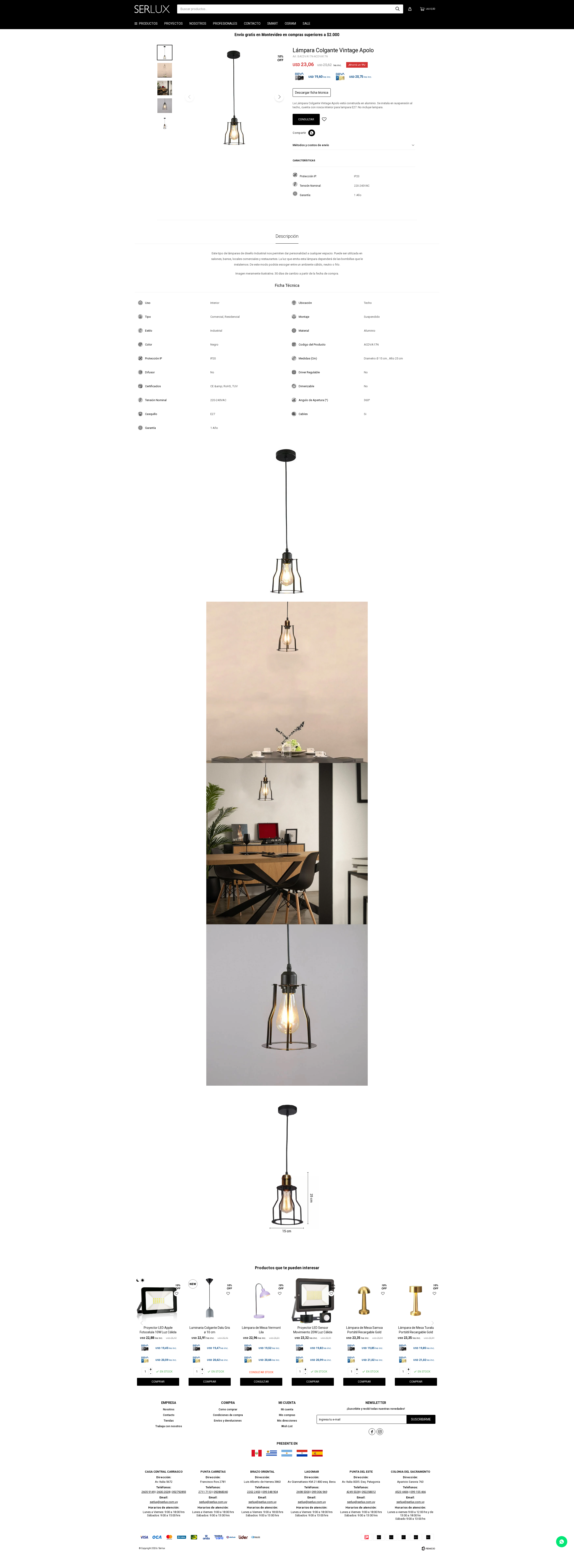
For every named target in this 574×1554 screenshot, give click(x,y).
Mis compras (287, 1415)
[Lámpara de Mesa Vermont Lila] (261, 1300)
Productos (148, 23)
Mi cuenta (287, 1409)
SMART (272, 23)
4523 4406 (401, 1491)
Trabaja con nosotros (168, 1426)
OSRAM (290, 23)
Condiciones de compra (228, 1415)
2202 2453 (253, 1491)
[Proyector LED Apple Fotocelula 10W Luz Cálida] (158, 1300)
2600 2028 (163, 1491)
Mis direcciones (287, 1420)
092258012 (369, 1491)
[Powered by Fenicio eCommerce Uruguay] (428, 1548)
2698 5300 (303, 1491)
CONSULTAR (306, 119)
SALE (306, 23)
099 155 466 (418, 1491)
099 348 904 (270, 1491)
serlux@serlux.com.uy (164, 1502)
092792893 (179, 1491)
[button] (397, 8)
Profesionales (225, 23)
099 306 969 (319, 1491)
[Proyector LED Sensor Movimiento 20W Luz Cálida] (312, 1300)
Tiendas (169, 1420)
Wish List (287, 1426)
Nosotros (197, 23)
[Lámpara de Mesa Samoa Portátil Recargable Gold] (364, 1300)
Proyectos (173, 23)
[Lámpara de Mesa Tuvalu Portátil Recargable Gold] (415, 1300)
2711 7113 (205, 1491)
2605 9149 (148, 1491)
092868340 (221, 1491)
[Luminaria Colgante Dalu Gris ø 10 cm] (209, 1300)
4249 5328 (353, 1491)
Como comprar (228, 1409)
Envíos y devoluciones (228, 1420)
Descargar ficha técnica (311, 92)
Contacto (252, 23)
